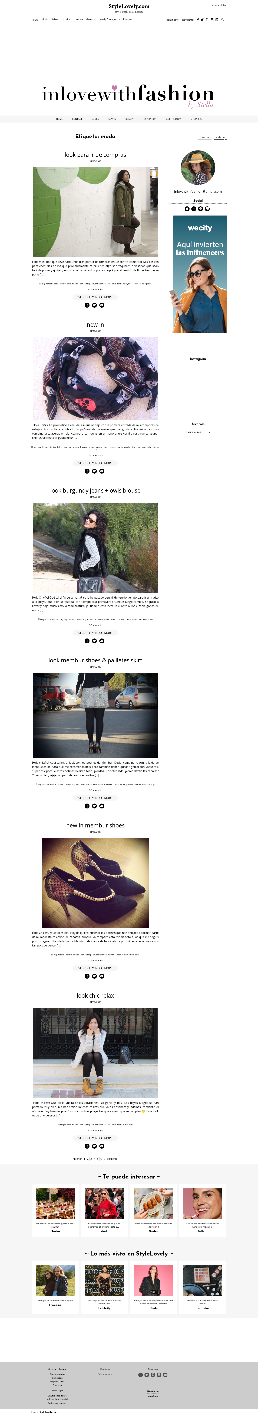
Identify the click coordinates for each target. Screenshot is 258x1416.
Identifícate (172, 19)
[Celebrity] (104, 1295)
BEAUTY (129, 118)
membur (109, 784)
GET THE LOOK (173, 118)
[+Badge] (198, 343)
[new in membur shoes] (95, 883)
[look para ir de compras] (95, 212)
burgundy (63, 619)
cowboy (62, 283)
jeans (113, 619)
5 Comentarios (95, 960)
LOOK (108, 283)
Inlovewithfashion (98, 283)
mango (99, 447)
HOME (59, 118)
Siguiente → (114, 1158)
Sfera (133, 447)
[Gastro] (153, 1218)
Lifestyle (78, 19)
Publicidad (57, 1378)
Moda (45, 19)
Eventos (127, 19)
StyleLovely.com (129, 6)
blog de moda (47, 283)
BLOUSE (55, 619)
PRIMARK (137, 784)
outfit (136, 283)
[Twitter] (202, 20)
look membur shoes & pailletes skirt (95, 660)
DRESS (69, 283)
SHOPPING (196, 118)
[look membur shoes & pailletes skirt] (95, 715)
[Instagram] (212, 20)
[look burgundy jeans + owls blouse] (95, 548)
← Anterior (76, 1158)
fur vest (90, 619)
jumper (92, 447)
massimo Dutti (99, 784)
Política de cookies (57, 1403)
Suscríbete (153, 1396)
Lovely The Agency (109, 19)
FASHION (75, 283)
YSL (154, 784)
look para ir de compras (95, 154)
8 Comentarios (95, 289)
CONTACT (77, 118)
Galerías (90, 19)
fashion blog (85, 283)
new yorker (127, 283)
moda (119, 283)
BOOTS (56, 283)
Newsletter (188, 19)
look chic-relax (95, 995)
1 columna (205, 137)
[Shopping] (55, 1295)
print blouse (143, 619)
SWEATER (156, 447)
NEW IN (112, 118)
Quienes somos (57, 1374)
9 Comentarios (95, 1130)
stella (149, 447)
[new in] (95, 378)
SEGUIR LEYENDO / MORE (95, 297)
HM (69, 447)
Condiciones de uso (57, 1396)
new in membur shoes (95, 825)
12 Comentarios (95, 625)
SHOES (144, 784)
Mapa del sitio (57, 1381)
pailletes (129, 784)
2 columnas (220, 137)
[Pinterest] (207, 20)
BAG (35, 447)
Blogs (35, 19)
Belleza (55, 19)
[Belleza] (202, 1218)
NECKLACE (112, 447)
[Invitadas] (202, 1295)
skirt (144, 447)
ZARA (95, 449)
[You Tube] (217, 20)
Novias (66, 19)
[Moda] (104, 1218)
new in (95, 324)
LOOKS (95, 118)
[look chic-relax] (95, 1053)
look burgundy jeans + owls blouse (95, 490)
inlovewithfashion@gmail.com (198, 191)
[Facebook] (198, 20)
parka (142, 283)
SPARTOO (148, 283)
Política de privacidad (57, 1399)
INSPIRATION (149, 118)
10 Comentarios (95, 455)
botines (53, 784)
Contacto (57, 1385)
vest (151, 619)
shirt (139, 447)
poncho (127, 447)
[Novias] (55, 1218)
